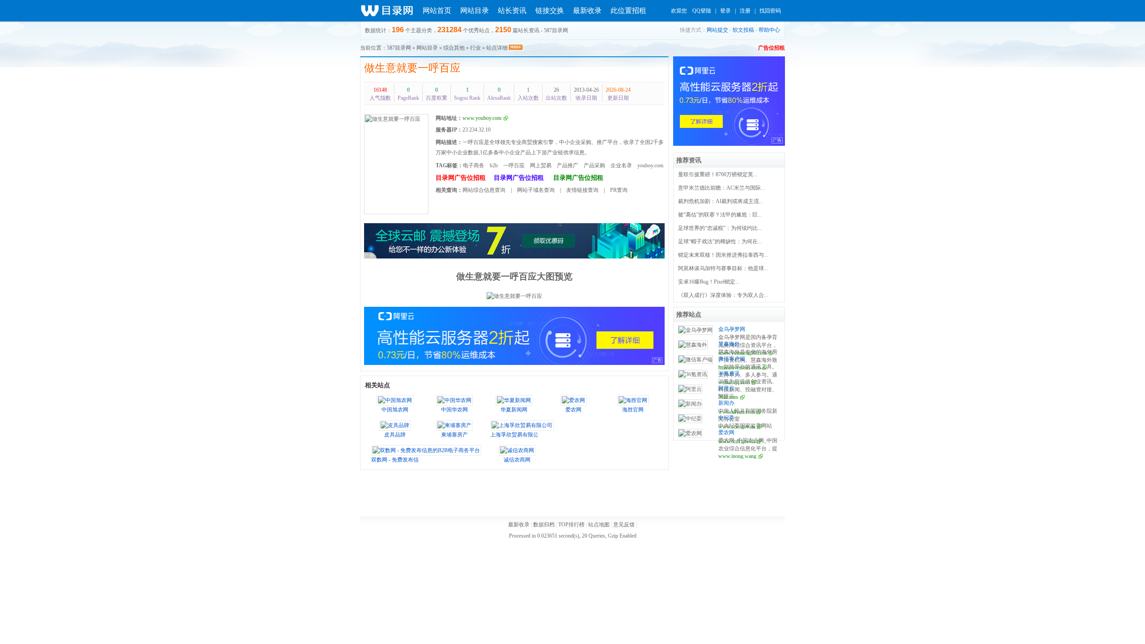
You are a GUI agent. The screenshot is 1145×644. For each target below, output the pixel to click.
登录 (725, 11)
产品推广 (567, 165)
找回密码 (770, 11)
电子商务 (473, 165)
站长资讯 (512, 10)
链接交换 (549, 10)
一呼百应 (514, 165)
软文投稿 (743, 30)
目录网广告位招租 (461, 177)
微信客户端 (731, 359)
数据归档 (544, 524)
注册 (745, 11)
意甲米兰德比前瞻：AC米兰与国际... (721, 188)
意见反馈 (624, 524)
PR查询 (619, 190)
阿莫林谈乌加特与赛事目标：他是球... (723, 268)
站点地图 (599, 524)
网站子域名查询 (536, 190)
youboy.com (650, 165)
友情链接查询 (582, 190)
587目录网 (399, 48)
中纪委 (726, 418)
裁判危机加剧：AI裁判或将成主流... (720, 201)
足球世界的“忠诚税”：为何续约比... (720, 228)
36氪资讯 (729, 373)
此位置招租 (628, 10)
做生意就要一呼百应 (412, 68)
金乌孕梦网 (731, 329)
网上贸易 (540, 165)
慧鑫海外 (729, 344)
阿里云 (726, 388)
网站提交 (717, 30)
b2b (494, 165)
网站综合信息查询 (483, 190)
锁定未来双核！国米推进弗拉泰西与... (723, 255)
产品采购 (594, 165)
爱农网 (726, 432)
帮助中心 (769, 30)
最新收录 (587, 10)
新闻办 (726, 403)
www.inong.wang (737, 456)
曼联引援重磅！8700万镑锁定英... (717, 174)
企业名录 (621, 165)
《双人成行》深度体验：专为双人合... (723, 295)
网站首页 (437, 10)
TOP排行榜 (571, 524)
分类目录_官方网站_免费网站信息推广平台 (387, 10)
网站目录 (474, 10)
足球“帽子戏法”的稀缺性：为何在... (720, 241)
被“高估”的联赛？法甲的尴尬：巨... (720, 215)
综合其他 (454, 48)
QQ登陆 (701, 11)
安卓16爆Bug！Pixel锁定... (708, 282)
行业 (475, 48)
